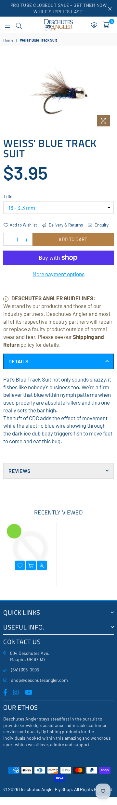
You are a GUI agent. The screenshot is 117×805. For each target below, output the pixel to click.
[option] (58, 93)
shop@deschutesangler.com (39, 680)
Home (8, 40)
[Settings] (94, 25)
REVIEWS (19, 471)
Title (8, 196)
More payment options (58, 274)
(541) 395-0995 (25, 669)
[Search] (19, 25)
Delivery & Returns (65, 224)
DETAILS (18, 361)
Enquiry (101, 224)
